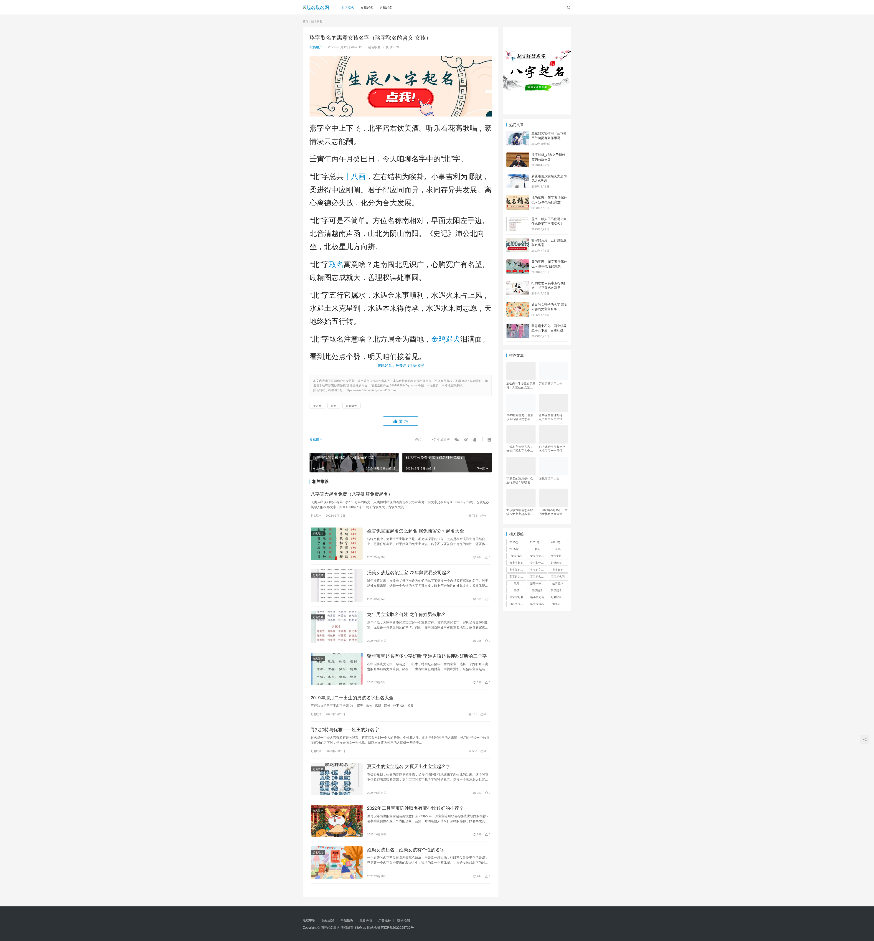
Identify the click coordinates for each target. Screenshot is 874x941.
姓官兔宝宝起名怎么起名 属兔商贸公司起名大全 (415, 531)
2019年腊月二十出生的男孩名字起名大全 (352, 697)
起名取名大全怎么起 (559, 597)
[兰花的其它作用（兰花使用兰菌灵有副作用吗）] (517, 133)
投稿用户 (316, 47)
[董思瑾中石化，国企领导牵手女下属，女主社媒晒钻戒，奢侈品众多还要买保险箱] (517, 326)
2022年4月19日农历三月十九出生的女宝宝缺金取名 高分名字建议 (520, 385)
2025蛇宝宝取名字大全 (517, 549)
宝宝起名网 (558, 576)
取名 (336, 264)
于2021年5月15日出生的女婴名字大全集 (553, 512)
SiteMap (360, 927)
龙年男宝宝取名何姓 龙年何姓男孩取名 (406, 614)
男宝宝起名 (516, 597)
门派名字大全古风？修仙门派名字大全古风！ (519, 448)
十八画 (355, 176)
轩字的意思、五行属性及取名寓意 (549, 242)
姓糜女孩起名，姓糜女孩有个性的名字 (406, 849)
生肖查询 (557, 583)
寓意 (516, 583)
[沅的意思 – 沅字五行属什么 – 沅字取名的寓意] (517, 197)
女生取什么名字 (538, 562)
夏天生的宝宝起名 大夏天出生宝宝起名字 (408, 766)
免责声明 (365, 920)
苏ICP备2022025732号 (397, 927)
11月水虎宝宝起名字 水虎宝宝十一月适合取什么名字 (552, 448)
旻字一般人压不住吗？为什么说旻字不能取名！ (549, 221)
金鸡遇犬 (445, 338)
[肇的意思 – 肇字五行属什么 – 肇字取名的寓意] (517, 262)
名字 (558, 549)
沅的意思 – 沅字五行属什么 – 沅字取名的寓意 (549, 199)
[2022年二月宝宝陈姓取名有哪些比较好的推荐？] (337, 821)
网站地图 (373, 927)
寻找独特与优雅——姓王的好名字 (345, 729)
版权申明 (309, 920)
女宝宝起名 (516, 562)
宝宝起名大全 (538, 576)
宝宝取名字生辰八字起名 (517, 569)
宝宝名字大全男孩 (538, 569)
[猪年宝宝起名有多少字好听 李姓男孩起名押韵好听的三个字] (337, 669)
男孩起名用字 (559, 590)
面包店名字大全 (549, 478)
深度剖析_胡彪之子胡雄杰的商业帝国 (548, 156)
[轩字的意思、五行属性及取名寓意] (517, 240)
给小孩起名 (537, 597)
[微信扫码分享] (456, 439)
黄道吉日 (557, 604)
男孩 (516, 590)
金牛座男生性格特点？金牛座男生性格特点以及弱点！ (552, 417)
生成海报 (443, 439)
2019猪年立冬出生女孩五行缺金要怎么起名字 (520, 417)
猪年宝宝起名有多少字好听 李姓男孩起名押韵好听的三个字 (427, 656)
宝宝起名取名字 (517, 576)
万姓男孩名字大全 (550, 383)
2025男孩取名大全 (538, 542)
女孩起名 (367, 7)
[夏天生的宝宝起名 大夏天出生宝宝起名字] (337, 779)
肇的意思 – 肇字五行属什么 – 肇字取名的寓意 (549, 263)
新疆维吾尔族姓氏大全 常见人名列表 (549, 178)
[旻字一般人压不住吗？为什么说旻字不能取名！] (517, 219)
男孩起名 (386, 7)
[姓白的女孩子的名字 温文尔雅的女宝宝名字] (517, 304)
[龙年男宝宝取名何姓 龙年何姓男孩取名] (337, 627)
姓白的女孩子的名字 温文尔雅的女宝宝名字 (549, 306)
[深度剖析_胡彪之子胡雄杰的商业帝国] (517, 155)
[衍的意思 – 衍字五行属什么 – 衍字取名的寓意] (517, 283)
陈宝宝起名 (537, 604)
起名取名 (347, 7)
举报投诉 (346, 920)
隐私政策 (328, 920)
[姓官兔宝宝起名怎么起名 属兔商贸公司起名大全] (337, 544)
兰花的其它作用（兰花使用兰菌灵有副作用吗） (549, 135)
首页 (305, 21)
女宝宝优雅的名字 (538, 556)
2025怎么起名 (517, 542)
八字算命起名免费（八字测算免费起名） (352, 494)
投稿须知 (403, 920)
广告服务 (384, 920)
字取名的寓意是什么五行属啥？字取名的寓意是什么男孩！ (519, 480)
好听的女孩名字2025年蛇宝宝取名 (559, 562)
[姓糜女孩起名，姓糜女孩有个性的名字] (337, 862)
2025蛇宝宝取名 (559, 542)
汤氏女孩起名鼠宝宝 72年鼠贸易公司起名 (409, 572)
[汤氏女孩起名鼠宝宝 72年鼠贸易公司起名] (337, 585)
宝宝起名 (557, 569)
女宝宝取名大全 (559, 556)
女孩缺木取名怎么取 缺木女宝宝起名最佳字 (519, 512)
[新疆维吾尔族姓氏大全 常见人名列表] (517, 176)
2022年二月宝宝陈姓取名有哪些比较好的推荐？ (415, 808)
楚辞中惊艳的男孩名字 (538, 583)
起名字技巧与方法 (517, 604)
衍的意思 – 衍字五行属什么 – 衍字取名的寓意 (549, 285)
